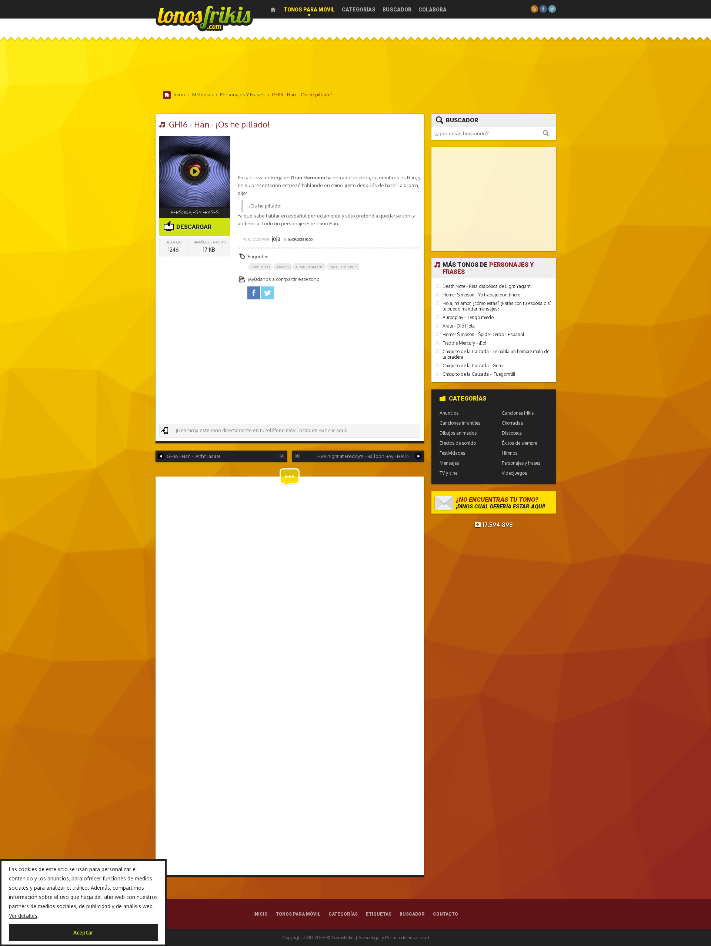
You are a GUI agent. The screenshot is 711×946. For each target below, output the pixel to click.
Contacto (445, 914)
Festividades (452, 453)
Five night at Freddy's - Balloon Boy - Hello (363, 456)
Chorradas (512, 423)
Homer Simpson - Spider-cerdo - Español (483, 334)
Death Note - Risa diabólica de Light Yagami (487, 286)
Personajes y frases (194, 212)
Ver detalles (23, 916)
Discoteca (512, 433)
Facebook (543, 9)
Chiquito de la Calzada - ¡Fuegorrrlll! (479, 374)
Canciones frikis (518, 413)
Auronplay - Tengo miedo (468, 317)
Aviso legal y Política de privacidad (393, 937)
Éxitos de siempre (519, 443)
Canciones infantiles (460, 423)
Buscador (397, 9)
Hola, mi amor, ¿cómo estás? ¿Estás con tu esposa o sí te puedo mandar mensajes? (497, 306)
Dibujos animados (458, 433)
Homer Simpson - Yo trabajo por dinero (481, 295)
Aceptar (83, 932)
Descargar (193, 226)
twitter (267, 292)
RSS (534, 9)
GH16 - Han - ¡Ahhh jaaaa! (193, 456)
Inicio (273, 9)
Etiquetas (378, 914)
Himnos (509, 453)
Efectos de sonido (458, 443)
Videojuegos (514, 473)
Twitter (552, 9)
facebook (253, 292)
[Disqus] (290, 580)
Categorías (358, 9)
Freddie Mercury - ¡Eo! (464, 343)
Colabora (432, 9)
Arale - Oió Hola (459, 326)
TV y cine (448, 473)
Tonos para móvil (309, 9)
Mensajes (449, 463)
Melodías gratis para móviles (204, 17)
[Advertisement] (355, 66)
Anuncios (449, 413)
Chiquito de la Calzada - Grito (473, 365)
